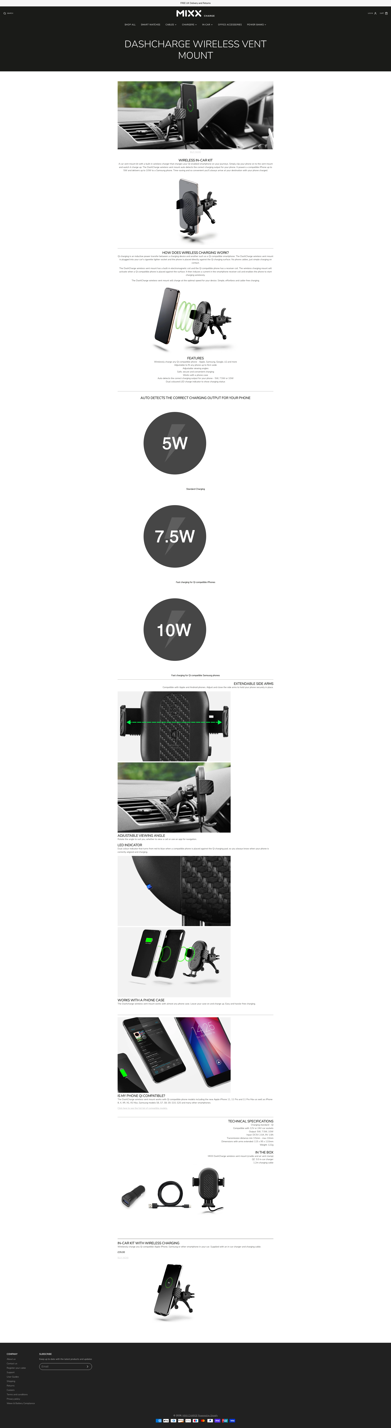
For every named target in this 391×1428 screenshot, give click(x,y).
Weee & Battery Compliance (21, 1403)
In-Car (206, 24)
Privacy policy (13, 1398)
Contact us (12, 1363)
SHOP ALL (130, 24)
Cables (170, 24)
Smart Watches (150, 24)
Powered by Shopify (208, 1415)
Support (11, 1372)
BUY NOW (195, 151)
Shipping (11, 1381)
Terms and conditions (17, 1394)
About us (11, 1359)
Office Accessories (230, 24)
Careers (11, 1390)
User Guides (13, 1376)
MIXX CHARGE (190, 1415)
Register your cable (16, 1367)
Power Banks (255, 24)
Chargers (188, 24)
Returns (11, 1385)
